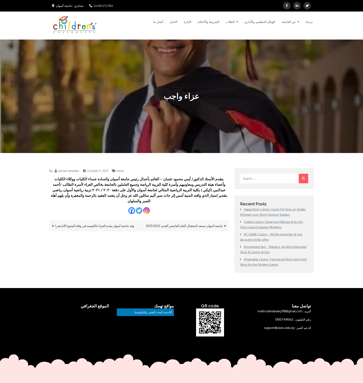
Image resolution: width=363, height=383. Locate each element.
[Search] (303, 178)
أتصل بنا (158, 22)
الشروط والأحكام (208, 22)
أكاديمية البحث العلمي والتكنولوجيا (153, 312)
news (120, 171)
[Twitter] (139, 210)
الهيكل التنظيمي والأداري (259, 22)
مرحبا (309, 22)
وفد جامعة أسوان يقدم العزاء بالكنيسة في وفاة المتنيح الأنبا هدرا (94, 226)
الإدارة (187, 22)
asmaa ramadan (68, 171)
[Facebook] (131, 210)
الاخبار (173, 22)
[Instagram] (146, 210)
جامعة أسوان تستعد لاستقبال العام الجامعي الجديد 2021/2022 (184, 226)
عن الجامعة (289, 22)
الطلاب (230, 22)
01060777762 (103, 6)
